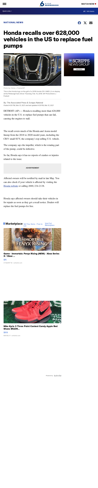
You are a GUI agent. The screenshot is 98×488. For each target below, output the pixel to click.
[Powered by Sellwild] (57, 376)
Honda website (11, 185)
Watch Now (88, 4)
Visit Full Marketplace (49, 224)
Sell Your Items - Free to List (33, 225)
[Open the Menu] (4, 4)
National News (13, 22)
